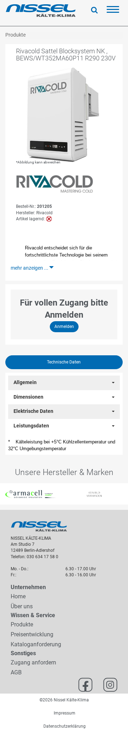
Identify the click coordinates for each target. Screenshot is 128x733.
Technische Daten (64, 362)
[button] (3, 494)
